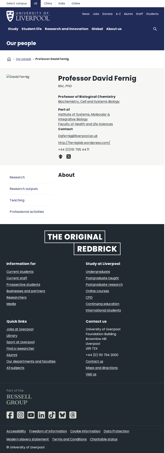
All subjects (15, 367)
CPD (89, 297)
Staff (139, 14)
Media (11, 304)
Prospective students (23, 284)
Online (76, 3)
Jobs (96, 14)
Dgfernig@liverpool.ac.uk (78, 136)
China (48, 3)
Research (17, 177)
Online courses (97, 291)
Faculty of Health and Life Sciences (85, 124)
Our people (21, 43)
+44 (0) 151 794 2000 (102, 355)
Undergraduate (98, 271)
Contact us (94, 361)
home (9, 59)
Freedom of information (48, 431)
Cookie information (85, 431)
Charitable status (104, 439)
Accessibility (16, 431)
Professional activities (27, 211)
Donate (107, 14)
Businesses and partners (25, 291)
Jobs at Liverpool (19, 329)
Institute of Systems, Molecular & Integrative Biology (84, 116)
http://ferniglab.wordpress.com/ (84, 142)
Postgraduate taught (102, 278)
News (86, 14)
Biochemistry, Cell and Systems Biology (89, 101)
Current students (20, 271)
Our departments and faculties (31, 361)
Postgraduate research (104, 284)
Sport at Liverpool (20, 342)
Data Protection (116, 431)
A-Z (118, 14)
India (62, 3)
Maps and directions (102, 367)
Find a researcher (20, 348)
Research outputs (24, 188)
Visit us (91, 374)
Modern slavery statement (27, 439)
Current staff (16, 278)
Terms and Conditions (69, 439)
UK (35, 3)
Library (11, 335)
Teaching (17, 200)
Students (152, 14)
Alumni (128, 14)
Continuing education (102, 304)
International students (103, 310)
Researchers (16, 297)
